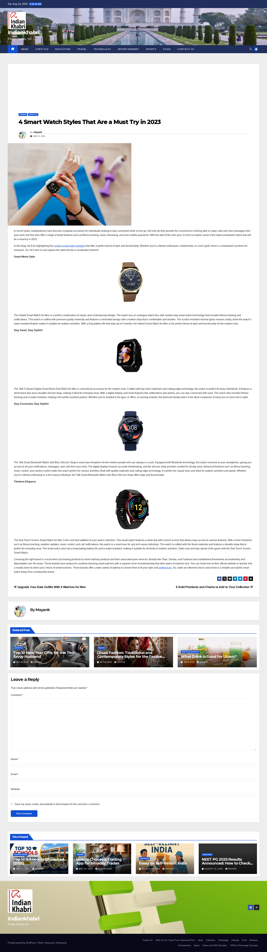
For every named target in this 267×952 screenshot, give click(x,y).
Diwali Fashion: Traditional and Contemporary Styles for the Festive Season (129, 656)
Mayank (38, 132)
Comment (17, 695)
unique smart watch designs (69, 246)
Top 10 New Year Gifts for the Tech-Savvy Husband (45, 654)
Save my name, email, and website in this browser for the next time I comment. (57, 804)
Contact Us (185, 49)
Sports (151, 49)
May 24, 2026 (23, 869)
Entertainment (128, 49)
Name (15, 759)
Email (15, 774)
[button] (250, 49)
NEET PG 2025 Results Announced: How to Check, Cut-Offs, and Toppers (226, 863)
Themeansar (60, 943)
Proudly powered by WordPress (22, 943)
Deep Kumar (105, 869)
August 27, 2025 (151, 869)
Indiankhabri (24, 32)
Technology (102, 49)
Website (15, 789)
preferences (165, 567)
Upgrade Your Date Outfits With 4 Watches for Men (51, 587)
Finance (80, 854)
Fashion (22, 114)
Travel (82, 49)
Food (167, 49)
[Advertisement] (133, 85)
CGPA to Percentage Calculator (244, 945)
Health (185, 652)
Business (254, 940)
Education (62, 49)
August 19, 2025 (214, 869)
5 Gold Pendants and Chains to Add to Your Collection (213, 587)
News (25, 49)
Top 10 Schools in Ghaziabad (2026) (38, 861)
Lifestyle (42, 49)
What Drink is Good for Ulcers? (209, 656)
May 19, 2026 (86, 869)
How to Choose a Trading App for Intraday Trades (98, 861)
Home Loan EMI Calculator (215, 945)
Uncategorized (20, 854)
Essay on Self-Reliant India (162, 863)
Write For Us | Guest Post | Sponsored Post (175, 940)
